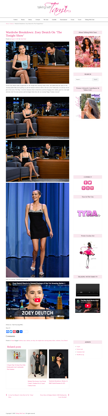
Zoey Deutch (64, 340)
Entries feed (80, 349)
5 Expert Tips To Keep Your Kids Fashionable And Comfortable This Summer (16, 367)
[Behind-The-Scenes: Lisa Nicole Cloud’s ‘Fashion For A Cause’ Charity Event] (37, 363)
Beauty (23, 19)
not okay (33, 340)
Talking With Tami (89, 19)
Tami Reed (23, 39)
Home (7, 23)
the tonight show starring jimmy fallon (45, 340)
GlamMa (54, 19)
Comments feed (80, 352)
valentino (58, 340)
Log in (78, 346)
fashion (28, 340)
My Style (46, 19)
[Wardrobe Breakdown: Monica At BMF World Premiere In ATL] (58, 363)
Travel (79, 19)
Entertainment (63, 19)
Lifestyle (38, 19)
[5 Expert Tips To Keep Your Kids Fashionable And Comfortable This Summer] (16, 355)
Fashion (15, 19)
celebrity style (22, 340)
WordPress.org (80, 354)
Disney (30, 19)
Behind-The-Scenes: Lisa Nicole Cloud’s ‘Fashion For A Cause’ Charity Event (37, 383)
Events (72, 19)
